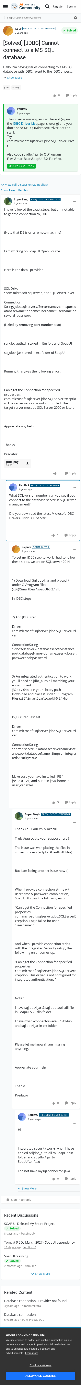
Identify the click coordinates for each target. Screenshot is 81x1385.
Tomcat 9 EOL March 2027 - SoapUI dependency (39, 1242)
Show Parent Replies (14, 190)
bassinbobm (29, 1233)
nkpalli (26, 547)
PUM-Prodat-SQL (33, 1319)
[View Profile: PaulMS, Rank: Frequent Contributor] (13, 487)
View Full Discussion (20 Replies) (26, 184)
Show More (14, 77)
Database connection (20, 1315)
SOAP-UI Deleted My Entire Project (29, 1224)
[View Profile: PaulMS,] (11, 111)
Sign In (71, 6)
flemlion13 (29, 1247)
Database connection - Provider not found (35, 1301)
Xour (18, 28)
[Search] (47, 6)
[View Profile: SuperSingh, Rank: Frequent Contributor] (8, 201)
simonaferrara (31, 1306)
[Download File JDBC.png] (27, 463)
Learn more (31, 1353)
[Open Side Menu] (5, 6)
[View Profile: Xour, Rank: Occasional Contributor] (8, 31)
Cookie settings (41, 1365)
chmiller (30, 1266)
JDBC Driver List (25, 123)
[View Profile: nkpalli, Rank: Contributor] (16, 549)
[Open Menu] (75, 17)
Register (58, 6)
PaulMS (22, 109)
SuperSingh (21, 199)
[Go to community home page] (25, 6)
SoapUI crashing (16, 1256)
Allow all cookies (40, 1375)
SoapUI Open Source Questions (24, 17)
